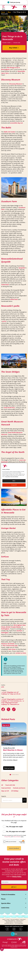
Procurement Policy (18, 921)
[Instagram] (14, 929)
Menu (3, 9)
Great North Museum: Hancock (12, 433)
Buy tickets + (14, 48)
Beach (15, 760)
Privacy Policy (7, 476)
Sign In (24, 9)
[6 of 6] (17, 774)
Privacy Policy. (17, 876)
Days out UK (5, 791)
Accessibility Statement (8, 923)
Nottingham (5, 629)
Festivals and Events (19, 788)
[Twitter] (8, 709)
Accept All (14, 485)
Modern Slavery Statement (10, 920)
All (2, 785)
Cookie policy (22, 919)
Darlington (4, 632)
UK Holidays (14, 791)
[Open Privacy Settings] (2, 949)
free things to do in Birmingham (10, 68)
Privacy (7, 919)
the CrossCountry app (10, 645)
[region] (14, 476)
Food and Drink (6, 788)
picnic (4, 321)
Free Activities (8, 760)
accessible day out (16, 123)
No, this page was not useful (15, 831)
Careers (3, 919)
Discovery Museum (15, 84)
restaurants (5, 284)
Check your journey (15, 2)
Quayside (22, 268)
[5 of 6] (16, 774)
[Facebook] (7, 929)
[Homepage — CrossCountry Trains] (14, 7)
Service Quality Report (19, 923)
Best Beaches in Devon (13, 750)
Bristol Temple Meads (13, 627)
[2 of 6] (11, 774)
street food (14, 299)
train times (12, 649)
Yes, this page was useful (14, 826)
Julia (2, 687)
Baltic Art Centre (9, 132)
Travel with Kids (10, 785)
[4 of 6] (14, 774)
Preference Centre (19, 920)
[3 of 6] (13, 774)
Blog (9, 12)
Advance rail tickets (7, 644)
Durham (19, 631)
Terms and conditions (14, 919)
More (14, 480)
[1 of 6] (10, 774)
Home (3, 12)
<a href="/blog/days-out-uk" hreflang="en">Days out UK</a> (11, 693)
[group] (14, 747)
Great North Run (9, 407)
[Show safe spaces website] (14, 934)
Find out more (9, 768)
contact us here (20, 653)
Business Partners (9, 921)
